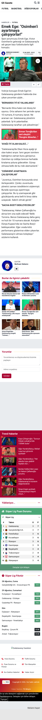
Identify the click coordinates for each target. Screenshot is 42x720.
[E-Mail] (16, 269)
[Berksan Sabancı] (7, 265)
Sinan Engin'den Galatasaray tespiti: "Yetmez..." (9, 333)
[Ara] (35, 3)
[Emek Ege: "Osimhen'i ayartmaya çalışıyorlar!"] (21, 69)
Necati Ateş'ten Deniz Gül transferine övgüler (11, 295)
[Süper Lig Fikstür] (39, 575)
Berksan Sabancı (21, 264)
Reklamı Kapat (34, 708)
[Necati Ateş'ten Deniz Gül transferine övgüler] (11, 287)
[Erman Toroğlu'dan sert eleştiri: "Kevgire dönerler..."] (31, 305)
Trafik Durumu (30, 659)
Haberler (5, 22)
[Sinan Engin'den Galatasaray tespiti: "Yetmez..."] (11, 324)
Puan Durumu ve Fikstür (8, 665)
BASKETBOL (16, 8)
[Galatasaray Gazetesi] (21, 648)
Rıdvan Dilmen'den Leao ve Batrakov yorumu (30, 295)
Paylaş (6, 84)
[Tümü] (39, 503)
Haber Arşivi (29, 672)
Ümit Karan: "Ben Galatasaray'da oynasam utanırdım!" (31, 333)
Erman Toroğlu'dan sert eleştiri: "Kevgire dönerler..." (30, 313)
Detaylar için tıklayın (21, 567)
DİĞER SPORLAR (31, 8)
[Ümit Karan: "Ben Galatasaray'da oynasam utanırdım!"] (31, 324)
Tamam (4, 699)
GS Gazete (6, 2)
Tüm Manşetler (30, 664)
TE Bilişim (27, 689)
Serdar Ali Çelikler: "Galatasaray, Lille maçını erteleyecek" (11, 313)
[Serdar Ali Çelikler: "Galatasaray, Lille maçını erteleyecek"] (11, 305)
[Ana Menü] (39, 3)
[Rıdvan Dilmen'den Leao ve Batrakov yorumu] (31, 287)
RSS (7, 682)
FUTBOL (5, 8)
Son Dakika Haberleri (12, 672)
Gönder (6, 376)
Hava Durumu (9, 659)
